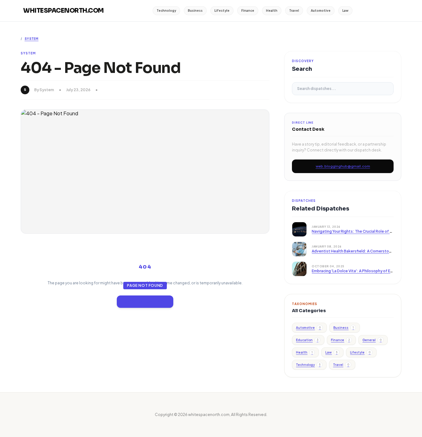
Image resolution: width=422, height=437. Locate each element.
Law (345, 10)
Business (195, 10)
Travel (294, 10)
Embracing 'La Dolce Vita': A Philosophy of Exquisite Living (364, 271)
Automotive (321, 10)
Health (271, 10)
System (32, 39)
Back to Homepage (145, 301)
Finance (247, 10)
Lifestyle (222, 10)
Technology (166, 10)
